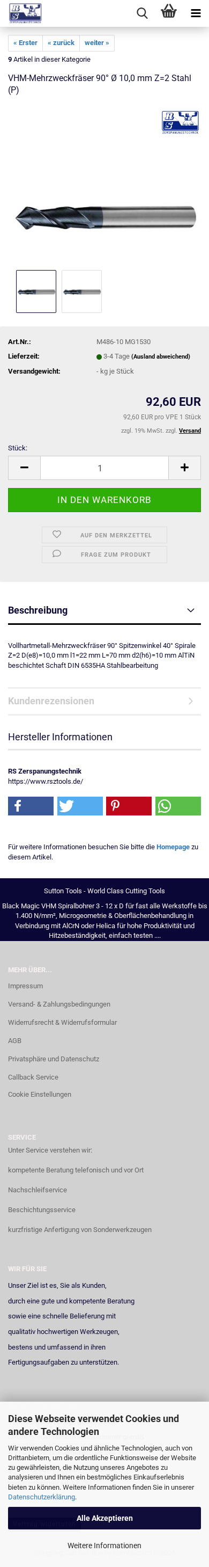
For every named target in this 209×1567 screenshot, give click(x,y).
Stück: (17, 448)
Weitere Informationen (104, 1545)
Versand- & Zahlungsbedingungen (59, 1004)
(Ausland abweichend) (160, 356)
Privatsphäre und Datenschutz (53, 1059)
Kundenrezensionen (51, 700)
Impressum (25, 986)
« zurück (61, 43)
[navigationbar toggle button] (195, 13)
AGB (14, 1041)
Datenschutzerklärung (41, 1497)
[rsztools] (21, 13)
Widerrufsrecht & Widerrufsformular (62, 1022)
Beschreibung (38, 610)
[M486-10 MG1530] (104, 187)
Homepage (173, 847)
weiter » (97, 43)
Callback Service (33, 1077)
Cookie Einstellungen (39, 1094)
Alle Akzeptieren (105, 1518)
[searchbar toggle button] (142, 13)
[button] (24, 468)
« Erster (25, 43)
